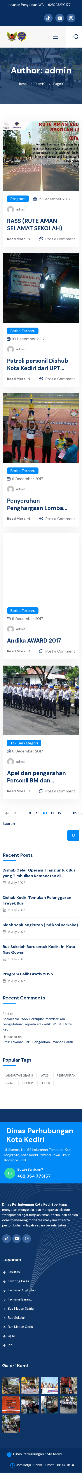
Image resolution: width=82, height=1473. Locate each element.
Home (22, 84)
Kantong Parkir (18, 1281)
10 (45, 813)
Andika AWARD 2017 (34, 640)
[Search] (73, 835)
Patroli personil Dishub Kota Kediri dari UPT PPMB (37, 364)
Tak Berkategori (24, 743)
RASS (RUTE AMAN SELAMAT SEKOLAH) (34, 224)
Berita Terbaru (22, 330)
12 (60, 813)
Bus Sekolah (17, 1318)
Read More (16, 239)
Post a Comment (60, 239)
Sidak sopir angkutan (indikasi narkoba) (40, 925)
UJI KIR (45, 1083)
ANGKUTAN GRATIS (19, 1075)
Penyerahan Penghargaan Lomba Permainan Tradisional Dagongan (37, 504)
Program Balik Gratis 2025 (28, 974)
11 (52, 813)
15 (75, 813)
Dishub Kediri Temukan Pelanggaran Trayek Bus (37, 900)
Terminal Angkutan (22, 1290)
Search (9, 823)
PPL (11, 1345)
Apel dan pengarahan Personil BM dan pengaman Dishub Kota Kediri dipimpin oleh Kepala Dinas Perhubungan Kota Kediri (40, 776)
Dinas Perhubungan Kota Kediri (37, 1454)
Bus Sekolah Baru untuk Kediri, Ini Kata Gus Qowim (39, 949)
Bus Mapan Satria (21, 1308)
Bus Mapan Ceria (20, 1327)
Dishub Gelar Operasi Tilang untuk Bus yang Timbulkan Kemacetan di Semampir (39, 873)
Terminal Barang (20, 1299)
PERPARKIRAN (66, 1075)
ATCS (45, 1075)
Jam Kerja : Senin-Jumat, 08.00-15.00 (45, 1465)
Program (18, 198)
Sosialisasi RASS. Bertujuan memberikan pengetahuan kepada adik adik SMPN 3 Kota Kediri (37, 1024)
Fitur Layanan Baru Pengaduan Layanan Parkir (38, 1042)
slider (10, 1083)
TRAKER (27, 1083)
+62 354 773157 (34, 1176)
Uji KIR (12, 1336)
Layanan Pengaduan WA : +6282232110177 (39, 5)
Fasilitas (14, 1272)
